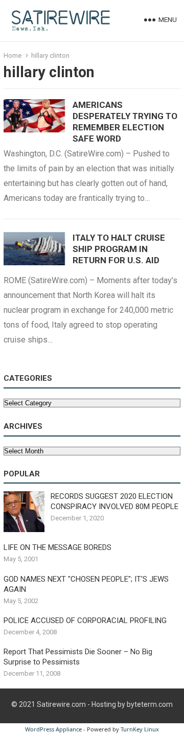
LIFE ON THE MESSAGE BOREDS (57, 547)
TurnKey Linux (140, 729)
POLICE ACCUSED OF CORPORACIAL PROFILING (85, 620)
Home (12, 55)
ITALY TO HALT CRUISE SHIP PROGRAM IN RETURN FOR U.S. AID (119, 249)
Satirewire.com (61, 704)
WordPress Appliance (53, 729)
